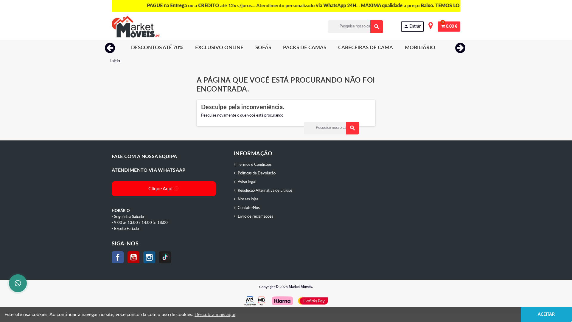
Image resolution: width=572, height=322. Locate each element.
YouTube (133, 257)
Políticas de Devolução (257, 173)
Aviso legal (247, 182)
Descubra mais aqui (215, 314)
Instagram (149, 257)
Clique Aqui (161, 188)
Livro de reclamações (255, 217)
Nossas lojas (248, 199)
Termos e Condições (255, 165)
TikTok (165, 257)
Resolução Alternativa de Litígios (265, 191)
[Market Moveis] (136, 27)
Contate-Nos (249, 208)
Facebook (118, 257)
